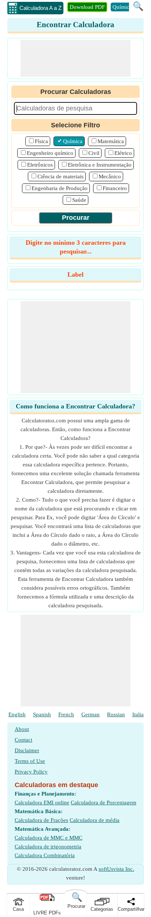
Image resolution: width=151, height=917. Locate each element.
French (66, 714)
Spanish (42, 714)
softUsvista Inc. (116, 869)
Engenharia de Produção (60, 188)
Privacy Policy (31, 772)
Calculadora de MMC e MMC (48, 838)
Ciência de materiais (60, 176)
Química (122, 7)
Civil (93, 153)
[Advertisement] (75, 58)
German (90, 714)
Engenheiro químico (50, 153)
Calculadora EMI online (42, 802)
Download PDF (87, 7)
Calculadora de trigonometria (48, 846)
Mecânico (110, 176)
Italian (139, 714)
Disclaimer (27, 750)
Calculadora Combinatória (45, 855)
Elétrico (123, 153)
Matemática (110, 141)
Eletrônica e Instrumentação (100, 165)
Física (41, 141)
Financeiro (115, 188)
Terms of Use (30, 761)
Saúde (79, 200)
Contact (23, 740)
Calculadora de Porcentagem (103, 802)
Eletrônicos (40, 165)
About (22, 729)
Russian (116, 714)
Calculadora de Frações (41, 820)
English (17, 714)
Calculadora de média (94, 820)
